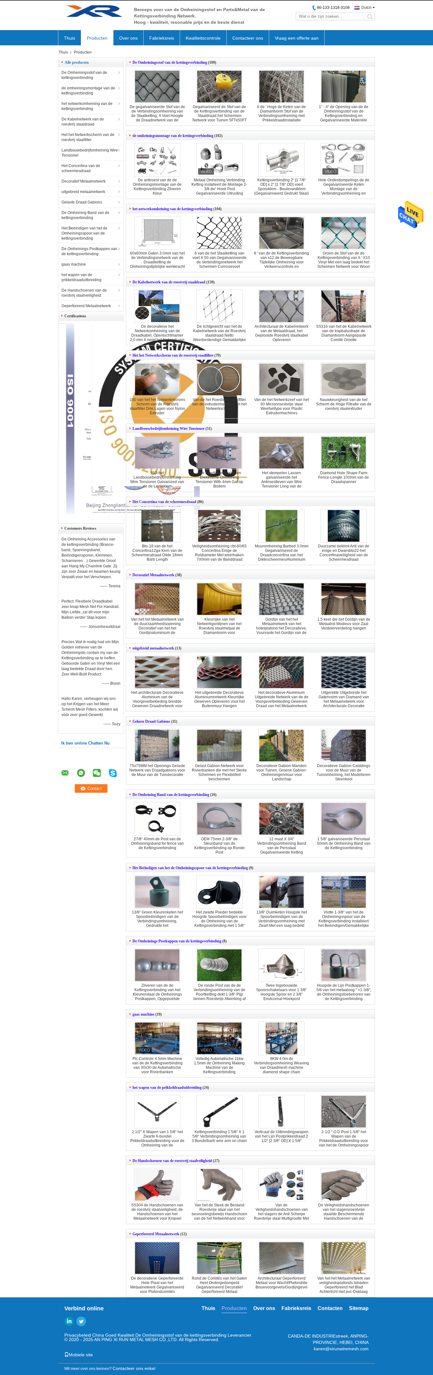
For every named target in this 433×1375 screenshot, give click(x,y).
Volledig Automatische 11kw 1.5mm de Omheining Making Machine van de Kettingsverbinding (219, 1065)
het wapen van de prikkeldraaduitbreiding (81, 277)
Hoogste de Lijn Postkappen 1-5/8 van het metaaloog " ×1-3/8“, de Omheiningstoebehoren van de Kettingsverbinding (343, 992)
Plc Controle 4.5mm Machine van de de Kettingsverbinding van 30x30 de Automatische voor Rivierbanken (157, 1065)
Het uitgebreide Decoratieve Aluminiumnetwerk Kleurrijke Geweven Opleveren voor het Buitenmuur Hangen (219, 699)
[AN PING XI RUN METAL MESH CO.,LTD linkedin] (69, 1321)
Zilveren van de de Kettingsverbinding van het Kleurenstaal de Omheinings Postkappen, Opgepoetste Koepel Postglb (157, 994)
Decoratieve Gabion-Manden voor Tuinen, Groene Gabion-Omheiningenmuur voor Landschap (281, 772)
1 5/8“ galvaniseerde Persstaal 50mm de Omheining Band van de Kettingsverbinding (344, 843)
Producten (97, 38)
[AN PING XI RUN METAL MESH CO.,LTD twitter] (81, 1321)
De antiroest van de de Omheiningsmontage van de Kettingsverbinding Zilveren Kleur (157, 187)
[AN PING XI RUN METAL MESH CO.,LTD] (93, 12)
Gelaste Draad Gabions (81, 202)
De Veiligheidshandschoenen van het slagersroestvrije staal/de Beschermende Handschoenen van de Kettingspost (343, 1214)
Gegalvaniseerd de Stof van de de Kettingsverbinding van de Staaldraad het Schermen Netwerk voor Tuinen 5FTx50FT (219, 113)
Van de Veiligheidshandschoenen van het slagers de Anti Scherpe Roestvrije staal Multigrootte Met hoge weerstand (281, 1214)
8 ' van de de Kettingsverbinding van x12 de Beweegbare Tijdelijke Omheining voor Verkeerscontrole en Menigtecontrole (281, 262)
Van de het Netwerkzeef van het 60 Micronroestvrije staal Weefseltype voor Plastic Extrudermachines (281, 406)
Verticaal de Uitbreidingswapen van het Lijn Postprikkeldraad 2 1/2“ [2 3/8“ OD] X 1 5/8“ (281, 1136)
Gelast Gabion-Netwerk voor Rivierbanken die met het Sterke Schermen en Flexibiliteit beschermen (219, 772)
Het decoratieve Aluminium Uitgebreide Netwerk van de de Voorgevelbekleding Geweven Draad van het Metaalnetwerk (281, 699)
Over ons (128, 38)
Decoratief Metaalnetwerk (83, 181)
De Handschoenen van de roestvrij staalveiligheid (84, 293)
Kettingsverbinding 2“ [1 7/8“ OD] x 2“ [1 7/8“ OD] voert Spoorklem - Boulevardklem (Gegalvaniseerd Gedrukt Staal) (281, 187)
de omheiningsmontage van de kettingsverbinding (88, 90)
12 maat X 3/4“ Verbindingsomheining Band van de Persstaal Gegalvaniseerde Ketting (281, 846)
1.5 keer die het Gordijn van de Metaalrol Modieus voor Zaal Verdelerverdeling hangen (343, 623)
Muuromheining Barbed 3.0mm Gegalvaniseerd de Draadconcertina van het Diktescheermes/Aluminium (281, 553)
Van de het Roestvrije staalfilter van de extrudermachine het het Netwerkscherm (219, 404)
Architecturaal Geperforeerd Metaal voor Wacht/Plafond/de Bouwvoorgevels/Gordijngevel (281, 1282)
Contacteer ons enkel (134, 1368)
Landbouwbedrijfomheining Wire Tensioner (89, 153)
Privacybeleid (77, 1335)
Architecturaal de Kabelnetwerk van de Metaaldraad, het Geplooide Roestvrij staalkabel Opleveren (281, 333)
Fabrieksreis (161, 38)
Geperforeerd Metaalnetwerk (86, 306)
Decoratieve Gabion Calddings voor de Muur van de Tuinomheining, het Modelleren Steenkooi (344, 772)
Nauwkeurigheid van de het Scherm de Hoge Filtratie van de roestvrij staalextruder (344, 404)
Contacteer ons (247, 38)
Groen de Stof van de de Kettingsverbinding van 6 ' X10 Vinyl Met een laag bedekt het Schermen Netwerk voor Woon (343, 260)
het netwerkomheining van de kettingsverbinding (87, 106)
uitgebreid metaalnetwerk (83, 192)
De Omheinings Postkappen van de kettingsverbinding (89, 251)
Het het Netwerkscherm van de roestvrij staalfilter (87, 137)
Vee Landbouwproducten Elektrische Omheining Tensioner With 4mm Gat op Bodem (219, 479)
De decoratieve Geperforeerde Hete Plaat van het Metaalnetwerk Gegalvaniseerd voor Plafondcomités (157, 1285)
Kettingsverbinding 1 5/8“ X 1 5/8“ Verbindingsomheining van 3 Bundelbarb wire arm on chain (219, 1136)
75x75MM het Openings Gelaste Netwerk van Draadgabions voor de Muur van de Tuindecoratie (157, 770)
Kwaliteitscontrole (203, 38)
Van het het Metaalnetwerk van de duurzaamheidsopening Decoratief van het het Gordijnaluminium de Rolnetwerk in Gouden (157, 628)
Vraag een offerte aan (297, 38)
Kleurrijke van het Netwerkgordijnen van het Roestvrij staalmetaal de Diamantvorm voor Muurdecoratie (219, 628)
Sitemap (359, 1308)
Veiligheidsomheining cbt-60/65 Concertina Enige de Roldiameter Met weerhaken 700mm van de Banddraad (219, 553)
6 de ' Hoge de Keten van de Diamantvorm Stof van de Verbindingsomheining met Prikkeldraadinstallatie (281, 113)
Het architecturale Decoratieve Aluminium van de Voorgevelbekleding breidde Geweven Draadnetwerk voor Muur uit (157, 701)
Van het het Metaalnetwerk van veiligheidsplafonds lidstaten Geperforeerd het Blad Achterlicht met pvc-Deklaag (343, 1285)
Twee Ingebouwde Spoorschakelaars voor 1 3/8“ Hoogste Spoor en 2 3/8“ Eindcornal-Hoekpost (281, 992)
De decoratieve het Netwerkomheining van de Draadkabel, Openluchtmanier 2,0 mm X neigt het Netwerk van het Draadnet (157, 335)
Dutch (366, 7)
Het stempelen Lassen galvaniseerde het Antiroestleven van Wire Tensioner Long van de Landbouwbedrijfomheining (281, 482)
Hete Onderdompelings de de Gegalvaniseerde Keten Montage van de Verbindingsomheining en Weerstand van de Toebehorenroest (343, 191)
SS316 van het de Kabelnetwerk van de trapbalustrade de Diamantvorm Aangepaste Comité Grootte (344, 333)
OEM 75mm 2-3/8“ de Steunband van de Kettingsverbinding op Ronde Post (219, 846)
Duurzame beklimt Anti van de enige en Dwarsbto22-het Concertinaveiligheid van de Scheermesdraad (343, 553)
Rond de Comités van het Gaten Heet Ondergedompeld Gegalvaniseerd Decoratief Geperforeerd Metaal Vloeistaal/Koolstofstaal (219, 1287)
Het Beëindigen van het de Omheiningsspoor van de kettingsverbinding (84, 233)
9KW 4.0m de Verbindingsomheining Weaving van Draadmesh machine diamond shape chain (281, 1065)
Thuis (69, 38)
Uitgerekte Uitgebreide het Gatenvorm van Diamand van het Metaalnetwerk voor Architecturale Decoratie (344, 699)
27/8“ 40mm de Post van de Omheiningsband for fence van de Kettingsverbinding (157, 843)
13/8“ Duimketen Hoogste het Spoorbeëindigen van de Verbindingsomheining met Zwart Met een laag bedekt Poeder (281, 921)
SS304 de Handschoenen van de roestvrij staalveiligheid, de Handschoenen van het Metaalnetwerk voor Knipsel (157, 1212)
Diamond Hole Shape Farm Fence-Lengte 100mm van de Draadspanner (343, 477)
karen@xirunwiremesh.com (341, 1348)
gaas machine (73, 264)
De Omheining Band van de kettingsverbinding (85, 215)
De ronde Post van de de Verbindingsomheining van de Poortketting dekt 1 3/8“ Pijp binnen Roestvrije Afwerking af (219, 992)
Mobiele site (81, 1354)
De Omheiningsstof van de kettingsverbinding (84, 75)
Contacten (330, 1308)
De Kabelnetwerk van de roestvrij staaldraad (82, 121)
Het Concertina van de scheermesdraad (80, 168)
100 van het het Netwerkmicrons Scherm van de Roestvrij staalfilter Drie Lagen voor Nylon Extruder (157, 406)
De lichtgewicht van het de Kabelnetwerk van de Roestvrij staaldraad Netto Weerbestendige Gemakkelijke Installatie (219, 335)
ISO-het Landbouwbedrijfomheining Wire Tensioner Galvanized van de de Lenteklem (157, 479)
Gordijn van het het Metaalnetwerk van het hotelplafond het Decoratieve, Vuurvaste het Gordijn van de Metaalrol (281, 628)
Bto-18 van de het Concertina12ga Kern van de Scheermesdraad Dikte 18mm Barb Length (157, 553)
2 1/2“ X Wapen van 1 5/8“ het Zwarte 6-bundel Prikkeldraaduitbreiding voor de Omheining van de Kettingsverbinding (157, 1141)
